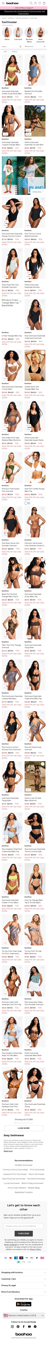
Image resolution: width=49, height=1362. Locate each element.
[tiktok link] (35, 1326)
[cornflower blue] (29, 503)
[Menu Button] (3, 3)
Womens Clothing (22, 18)
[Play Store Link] (23, 1304)
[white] (26, 503)
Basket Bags (34, 1188)
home (4, 18)
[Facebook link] (23, 1326)
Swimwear (33, 18)
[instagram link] (12, 1326)
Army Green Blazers (17, 1188)
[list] (23, 8)
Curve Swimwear (12, 1183)
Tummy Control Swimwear (15, 1170)
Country (23, 1310)
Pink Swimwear (37, 1170)
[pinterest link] (18, 1326)
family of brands (10, 1245)
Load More (24, 1128)
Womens (11, 18)
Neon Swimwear (36, 1174)
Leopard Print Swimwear (15, 1174)
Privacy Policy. (35, 1249)
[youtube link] (29, 1326)
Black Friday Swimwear (32, 1183)
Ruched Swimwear (36, 1179)
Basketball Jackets (23, 1192)
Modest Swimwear (23, 1165)
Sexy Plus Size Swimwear (14, 1179)
